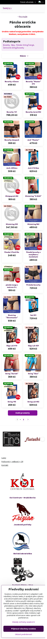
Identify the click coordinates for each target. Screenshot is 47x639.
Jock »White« (11, 168)
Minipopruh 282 (11, 196)
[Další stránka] (28, 420)
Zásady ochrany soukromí (23, 622)
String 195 (12, 401)
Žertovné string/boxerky (13, 48)
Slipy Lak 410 (11, 345)
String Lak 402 (33, 401)
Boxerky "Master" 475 (33, 82)
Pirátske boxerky (33, 285)
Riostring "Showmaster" (12, 316)
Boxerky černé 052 (33, 112)
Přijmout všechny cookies (23, 629)
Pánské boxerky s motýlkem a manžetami (33, 254)
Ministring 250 (12, 224)
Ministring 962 (33, 224)
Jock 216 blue (33, 168)
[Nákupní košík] (36, 8)
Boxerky (6, 45)
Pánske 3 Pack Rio (11, 252)
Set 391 (33, 315)
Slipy (13, 45)
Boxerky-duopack (12, 140)
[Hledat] (30, 8)
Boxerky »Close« (12, 81)
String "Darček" (11, 373)
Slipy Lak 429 (33, 345)
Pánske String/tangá (25, 45)
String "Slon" (33, 373)
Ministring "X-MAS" (33, 196)
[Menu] (42, 8)
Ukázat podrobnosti (23, 634)
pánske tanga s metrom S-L (12, 286)
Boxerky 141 (12, 112)
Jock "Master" (33, 140)
